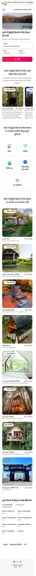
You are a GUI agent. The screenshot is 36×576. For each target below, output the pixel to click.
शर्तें (20, 567)
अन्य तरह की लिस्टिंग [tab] (7, 505)
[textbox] (10, 53)
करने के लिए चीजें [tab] (19, 505)
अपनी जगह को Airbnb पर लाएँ (22, 10)
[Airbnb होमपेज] (3, 10)
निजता (15, 567)
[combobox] (17, 46)
